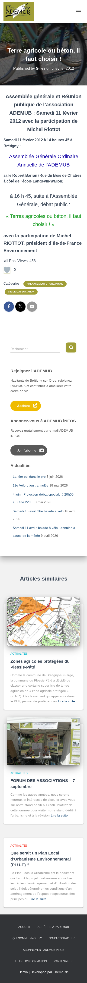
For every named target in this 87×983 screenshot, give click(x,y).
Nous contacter (62, 938)
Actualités (19, 653)
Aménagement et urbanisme (45, 284)
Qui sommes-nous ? (27, 938)
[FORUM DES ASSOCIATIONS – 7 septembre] (43, 741)
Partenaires (63, 961)
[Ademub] (20, 11)
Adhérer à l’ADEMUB (53, 927)
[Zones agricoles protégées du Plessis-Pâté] (43, 621)
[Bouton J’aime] (6, 269)
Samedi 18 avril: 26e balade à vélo (38, 511)
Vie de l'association (21, 291)
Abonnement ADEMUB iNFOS (43, 950)
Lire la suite (66, 701)
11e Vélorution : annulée (30, 485)
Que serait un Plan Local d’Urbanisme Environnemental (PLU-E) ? (40, 859)
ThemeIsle (61, 972)
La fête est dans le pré (29, 476)
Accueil (24, 927)
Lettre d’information (30, 961)
